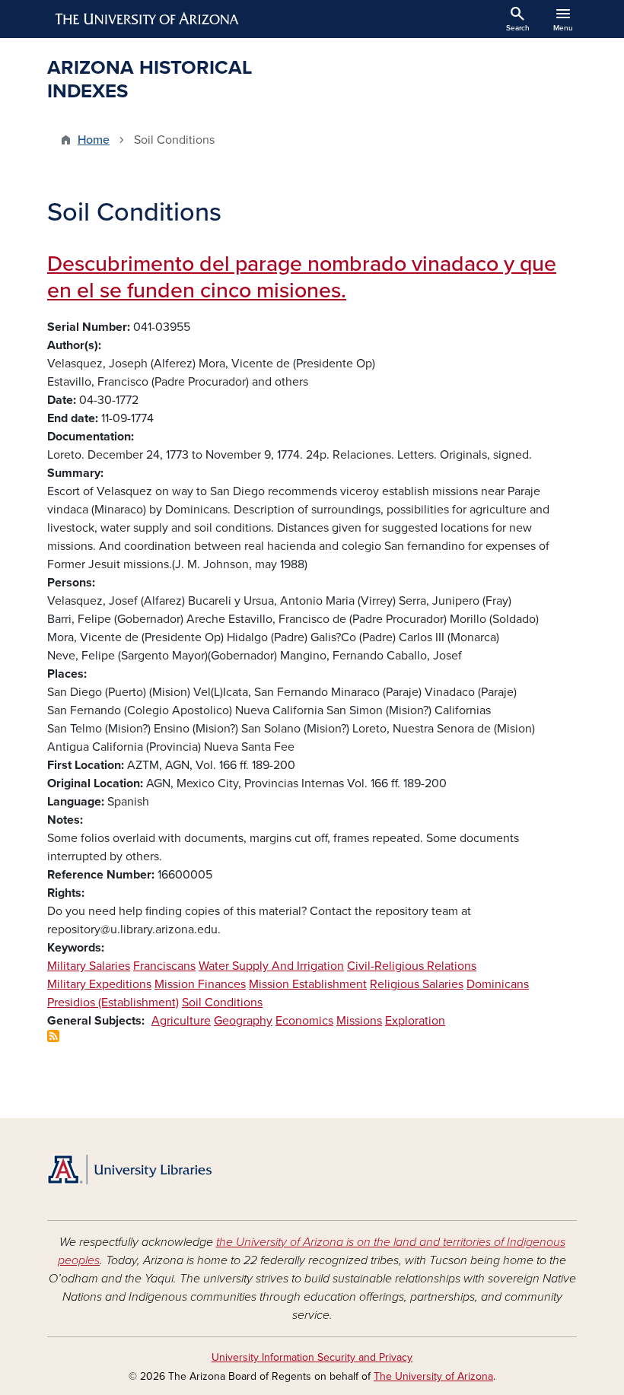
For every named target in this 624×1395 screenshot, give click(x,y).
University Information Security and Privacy (312, 1357)
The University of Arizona (433, 1376)
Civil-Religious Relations (411, 966)
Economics (304, 1020)
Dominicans (497, 984)
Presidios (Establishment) (113, 1002)
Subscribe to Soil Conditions (53, 1036)
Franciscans (164, 966)
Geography (243, 1020)
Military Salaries (88, 966)
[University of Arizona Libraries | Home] (129, 1169)
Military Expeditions (99, 984)
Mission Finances (200, 984)
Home (94, 140)
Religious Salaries (416, 984)
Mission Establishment (308, 984)
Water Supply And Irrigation (271, 966)
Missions (359, 1020)
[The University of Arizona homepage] (147, 19)
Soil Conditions (222, 1002)
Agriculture (181, 1020)
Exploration (415, 1020)
